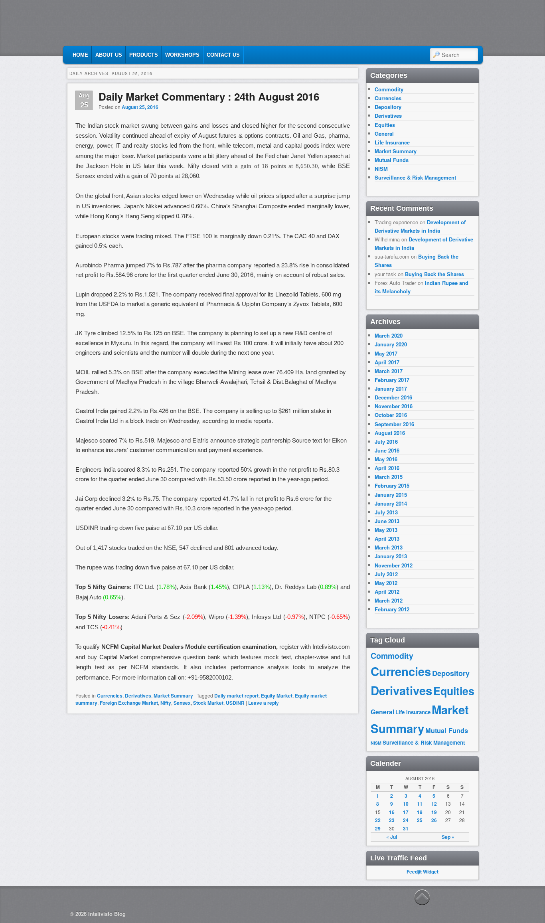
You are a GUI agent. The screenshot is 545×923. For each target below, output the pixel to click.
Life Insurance (392, 142)
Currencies (109, 695)
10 (406, 803)
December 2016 (393, 397)
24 (406, 820)
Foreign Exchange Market (129, 702)
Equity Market (276, 695)
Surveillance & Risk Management (415, 177)
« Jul (391, 836)
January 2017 (391, 388)
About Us (108, 55)
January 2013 (391, 556)
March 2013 (389, 547)
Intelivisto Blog (107, 913)
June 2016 (387, 450)
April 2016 (387, 468)
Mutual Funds (392, 160)
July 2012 (386, 574)
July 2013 (386, 512)
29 (378, 828)
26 (434, 820)
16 (392, 812)
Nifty (165, 702)
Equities (385, 124)
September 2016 (394, 424)
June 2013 (387, 521)
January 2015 (391, 494)
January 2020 (391, 344)
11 (420, 803)
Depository (388, 107)
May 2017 (386, 353)
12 (434, 803)
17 (406, 812)
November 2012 (394, 565)
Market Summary (173, 695)
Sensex (182, 702)
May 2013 (386, 530)
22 (378, 820)
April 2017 (387, 362)
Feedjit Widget (422, 871)
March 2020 (389, 335)
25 (420, 820)
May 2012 (386, 583)
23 (392, 820)
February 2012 (392, 609)
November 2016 (394, 406)
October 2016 (391, 415)
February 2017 (392, 379)
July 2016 (386, 441)
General (384, 133)
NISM (381, 168)
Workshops (182, 55)
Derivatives (138, 695)
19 (434, 812)
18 (420, 812)
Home (80, 55)
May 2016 (386, 459)
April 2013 (387, 538)
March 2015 (389, 476)
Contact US (223, 55)
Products (143, 55)
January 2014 (391, 503)
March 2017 (389, 371)
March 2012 (389, 600)
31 (406, 828)
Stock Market (208, 702)
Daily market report (236, 695)
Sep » (448, 836)
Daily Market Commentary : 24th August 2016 (209, 96)
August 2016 (390, 433)
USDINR (235, 702)
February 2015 (392, 485)
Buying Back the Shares (434, 274)
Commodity (389, 89)
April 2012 (387, 591)
